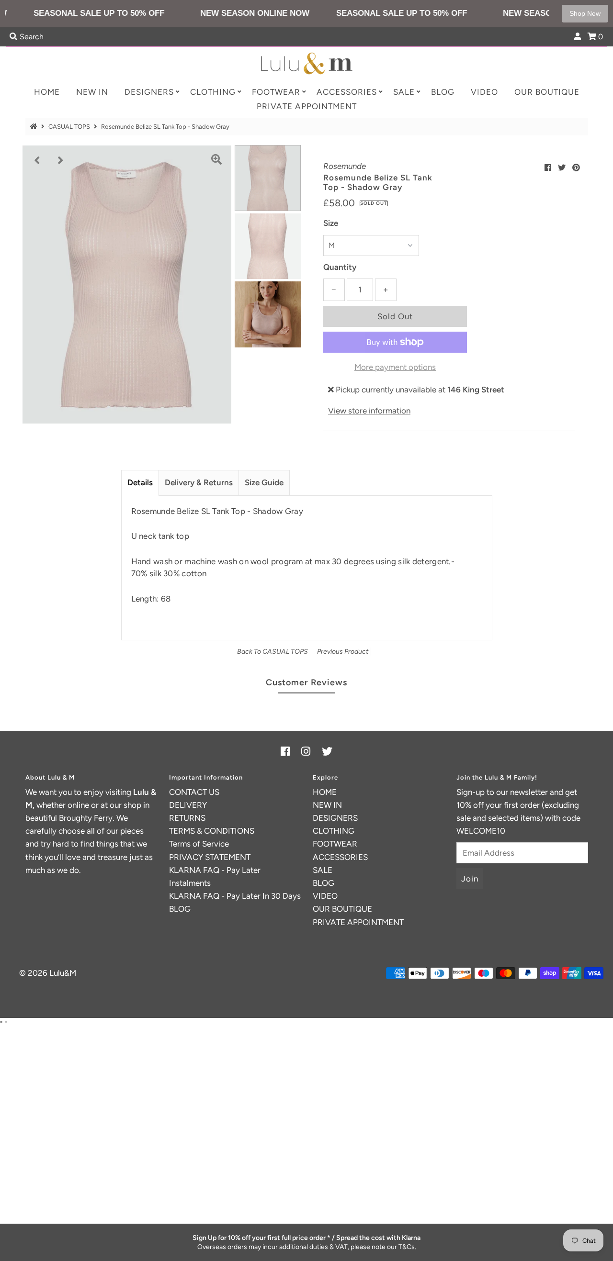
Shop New (585, 13)
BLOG (442, 92)
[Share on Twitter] (562, 167)
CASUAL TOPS (69, 126)
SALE (404, 92)
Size (330, 223)
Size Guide (264, 482)
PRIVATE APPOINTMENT (307, 106)
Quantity (339, 267)
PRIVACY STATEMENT (209, 857)
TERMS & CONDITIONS (211, 831)
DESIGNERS (149, 92)
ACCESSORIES (347, 92)
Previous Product (342, 651)
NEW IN (92, 92)
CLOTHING (213, 92)
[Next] (60, 160)
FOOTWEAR (276, 92)
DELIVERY (188, 805)
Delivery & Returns (199, 482)
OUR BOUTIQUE (546, 92)
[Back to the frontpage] (35, 126)
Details (140, 482)
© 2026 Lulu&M (47, 973)
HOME (47, 92)
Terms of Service (199, 843)
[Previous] (37, 160)
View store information (369, 410)
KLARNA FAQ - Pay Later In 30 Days (235, 896)
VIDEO (484, 92)
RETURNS (187, 818)
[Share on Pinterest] (576, 167)
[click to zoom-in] (216, 160)
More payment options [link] (395, 367)
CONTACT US (194, 792)
